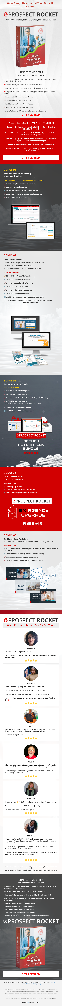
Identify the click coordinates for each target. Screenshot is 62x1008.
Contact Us (54, 982)
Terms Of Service (27, 984)
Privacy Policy (37, 984)
